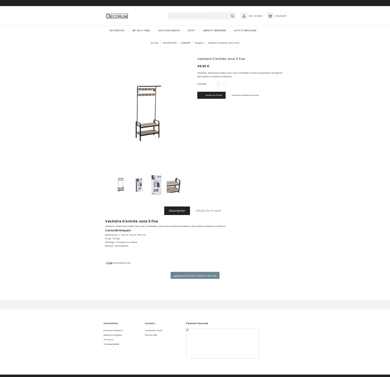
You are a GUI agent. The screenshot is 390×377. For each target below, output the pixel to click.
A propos (108, 339)
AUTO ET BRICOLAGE (245, 30)
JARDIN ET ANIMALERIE (214, 30)
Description (177, 211)
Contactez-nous (153, 330)
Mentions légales (113, 335)
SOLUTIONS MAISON (169, 30)
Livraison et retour (113, 330)
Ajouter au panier (212, 95)
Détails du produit (208, 211)
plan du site (151, 335)
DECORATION (117, 30)
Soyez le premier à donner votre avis (197, 275)
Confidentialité (111, 344)
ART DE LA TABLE (141, 30)
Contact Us (195, 3)
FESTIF (191, 30)
